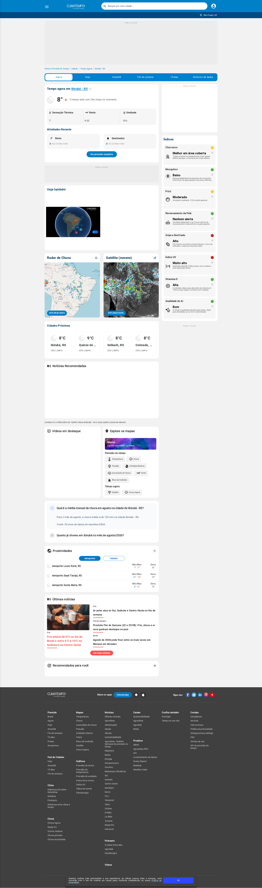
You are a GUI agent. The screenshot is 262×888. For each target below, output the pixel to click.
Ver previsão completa (101, 154)
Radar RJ (52, 827)
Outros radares (55, 831)
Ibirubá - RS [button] (79, 89)
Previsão (52, 712)
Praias (51, 741)
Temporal (109, 800)
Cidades (114, 558)
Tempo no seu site (170, 720)
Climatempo (123, 695)
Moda (107, 755)
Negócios (109, 750)
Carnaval (109, 829)
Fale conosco (196, 725)
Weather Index (140, 769)
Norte (107, 792)
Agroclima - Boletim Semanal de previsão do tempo (116, 744)
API (135, 753)
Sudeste (109, 779)
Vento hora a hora (85, 780)
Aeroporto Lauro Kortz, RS (66, 566)
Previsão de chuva (85, 765)
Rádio (136, 729)
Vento (143, 473)
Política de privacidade (201, 729)
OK (178, 880)
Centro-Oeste (111, 783)
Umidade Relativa (137, 466)
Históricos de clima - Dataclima (57, 790)
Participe (166, 716)
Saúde (108, 729)
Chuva (136, 459)
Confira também (170, 712)
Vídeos (108, 864)
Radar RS (109, 825)
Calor (107, 804)
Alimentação (111, 725)
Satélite (115, 492)
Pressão (115, 466)
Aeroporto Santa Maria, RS (67, 585)
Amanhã (116, 77)
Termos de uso (197, 741)
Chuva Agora (134, 492)
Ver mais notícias (101, 653)
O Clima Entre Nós (114, 845)
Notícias (109, 712)
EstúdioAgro (111, 853)
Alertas (108, 733)
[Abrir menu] (47, 7)
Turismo (109, 821)
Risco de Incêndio (119, 480)
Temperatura (117, 459)
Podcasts (52, 800)
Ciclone (108, 808)
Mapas (79, 712)
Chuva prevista (55, 835)
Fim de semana (145, 77)
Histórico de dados (203, 77)
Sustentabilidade (113, 737)
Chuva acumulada (57, 839)
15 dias (174, 77)
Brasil (50, 716)
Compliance (196, 716)
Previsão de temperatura (82, 770)
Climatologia (82, 793)
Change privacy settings (201, 733)
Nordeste (109, 788)
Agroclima (110, 720)
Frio (107, 796)
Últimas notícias (113, 716)
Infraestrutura (112, 763)
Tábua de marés (84, 788)
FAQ (192, 737)
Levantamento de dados (145, 757)
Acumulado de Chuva (121, 473)
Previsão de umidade (86, 776)
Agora (59, 77)
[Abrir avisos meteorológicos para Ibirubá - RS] (65, 99)
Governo (109, 767)
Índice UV (80, 784)
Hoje (87, 77)
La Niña (108, 816)
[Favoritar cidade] (90, 89)
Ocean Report (140, 761)
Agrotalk (109, 849)
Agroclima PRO (140, 749)
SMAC (136, 745)
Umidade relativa (84, 733)
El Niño (108, 812)
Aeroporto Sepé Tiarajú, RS (67, 575)
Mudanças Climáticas (115, 771)
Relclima (52, 796)
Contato (194, 712)
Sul (106, 775)
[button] (208, 15)
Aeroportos (89, 558)
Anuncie (194, 720)
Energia (108, 759)
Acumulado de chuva (86, 725)
